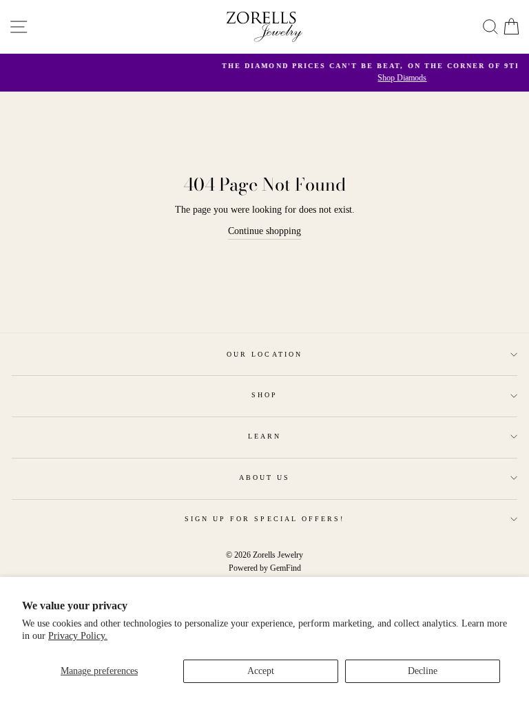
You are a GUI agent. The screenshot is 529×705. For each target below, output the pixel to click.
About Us (264, 477)
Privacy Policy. (77, 636)
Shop (264, 395)
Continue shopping (264, 231)
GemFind (285, 568)
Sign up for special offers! (265, 519)
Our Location (264, 354)
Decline (422, 671)
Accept (260, 671)
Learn (264, 436)
